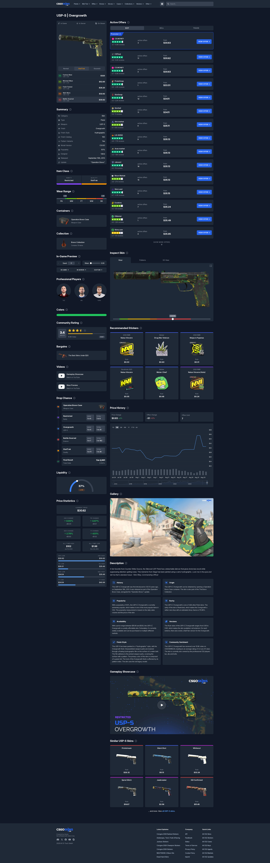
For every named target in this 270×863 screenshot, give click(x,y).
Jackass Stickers (162, 842)
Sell (162, 28)
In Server (82, 23)
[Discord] (59, 840)
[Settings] (162, 4)
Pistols (76, 4)
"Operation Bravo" (98, 162)
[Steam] (74, 840)
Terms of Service (191, 845)
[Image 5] (166, 554)
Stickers (139, 4)
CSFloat (118, 54)
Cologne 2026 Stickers (165, 849)
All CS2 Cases (207, 842)
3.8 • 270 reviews (118, 182)
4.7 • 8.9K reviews (118, 44)
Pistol (103, 120)
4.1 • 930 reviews (117, 127)
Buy (127, 28)
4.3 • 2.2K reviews (118, 100)
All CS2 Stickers (207, 838)
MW (71, 201)
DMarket (118, 216)
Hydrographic (100, 133)
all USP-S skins (168, 811)
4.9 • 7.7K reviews (118, 141)
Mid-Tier (85, 4)
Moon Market (120, 176)
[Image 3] (160, 554)
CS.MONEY (119, 39)
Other (148, 4)
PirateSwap (119, 81)
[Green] (82, 315)
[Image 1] (153, 554)
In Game (64, 23)
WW (91, 201)
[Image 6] (170, 554)
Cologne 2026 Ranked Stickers (168, 834)
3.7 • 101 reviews (117, 236)
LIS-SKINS (119, 135)
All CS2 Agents (207, 849)
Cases (119, 4)
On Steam (101, 23)
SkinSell (118, 108)
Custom (97, 270)
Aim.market (119, 122)
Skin (103, 116)
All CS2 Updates (207, 857)
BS (102, 201)
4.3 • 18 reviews (117, 168)
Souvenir (97, 68)
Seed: (65, 263)
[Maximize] (210, 266)
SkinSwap (118, 95)
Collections (128, 4)
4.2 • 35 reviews (117, 209)
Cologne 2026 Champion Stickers (168, 845)
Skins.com (119, 230)
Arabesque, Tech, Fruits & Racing (168, 838)
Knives (101, 4)
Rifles (94, 4)
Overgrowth (100, 128)
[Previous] (58, 263)
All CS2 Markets (207, 853)
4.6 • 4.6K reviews (118, 87)
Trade (196, 28)
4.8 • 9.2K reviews (118, 60)
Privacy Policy (190, 849)
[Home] (65, 4)
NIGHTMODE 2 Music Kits (165, 853)
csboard (118, 162)
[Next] (78, 263)
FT (81, 201)
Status (187, 842)
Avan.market (120, 149)
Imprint (187, 857)
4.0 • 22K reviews (118, 222)
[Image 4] (163, 554)
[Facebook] (66, 840)
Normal (66, 68)
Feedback (188, 838)
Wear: (87, 263)
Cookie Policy (190, 853)
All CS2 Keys (206, 845)
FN (61, 201)
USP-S (102, 124)
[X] (63, 840)
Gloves (110, 4)
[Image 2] (156, 554)
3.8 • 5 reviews (117, 114)
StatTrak (81, 68)
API (186, 834)
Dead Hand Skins (163, 857)
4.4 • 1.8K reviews (118, 154)
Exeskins (118, 203)
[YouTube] (70, 840)
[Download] (113, 553)
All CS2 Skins (206, 834)
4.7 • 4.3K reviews (118, 195)
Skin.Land (118, 189)
